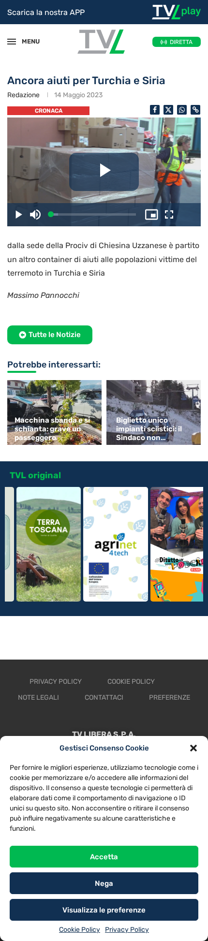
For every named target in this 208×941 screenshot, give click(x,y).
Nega (104, 883)
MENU (26, 41)
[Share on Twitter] (168, 110)
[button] (193, 748)
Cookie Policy (79, 930)
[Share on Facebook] (155, 110)
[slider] (93, 214)
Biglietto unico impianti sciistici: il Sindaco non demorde (149, 429)
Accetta (104, 857)
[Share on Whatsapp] (182, 110)
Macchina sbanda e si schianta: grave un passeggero (52, 429)
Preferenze (169, 697)
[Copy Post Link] (195, 110)
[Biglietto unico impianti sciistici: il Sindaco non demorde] (154, 412)
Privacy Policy (127, 930)
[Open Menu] (11, 41)
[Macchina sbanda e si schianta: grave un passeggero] (53, 412)
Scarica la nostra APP (46, 12)
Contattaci (104, 697)
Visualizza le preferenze (104, 910)
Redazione (23, 95)
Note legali (38, 697)
